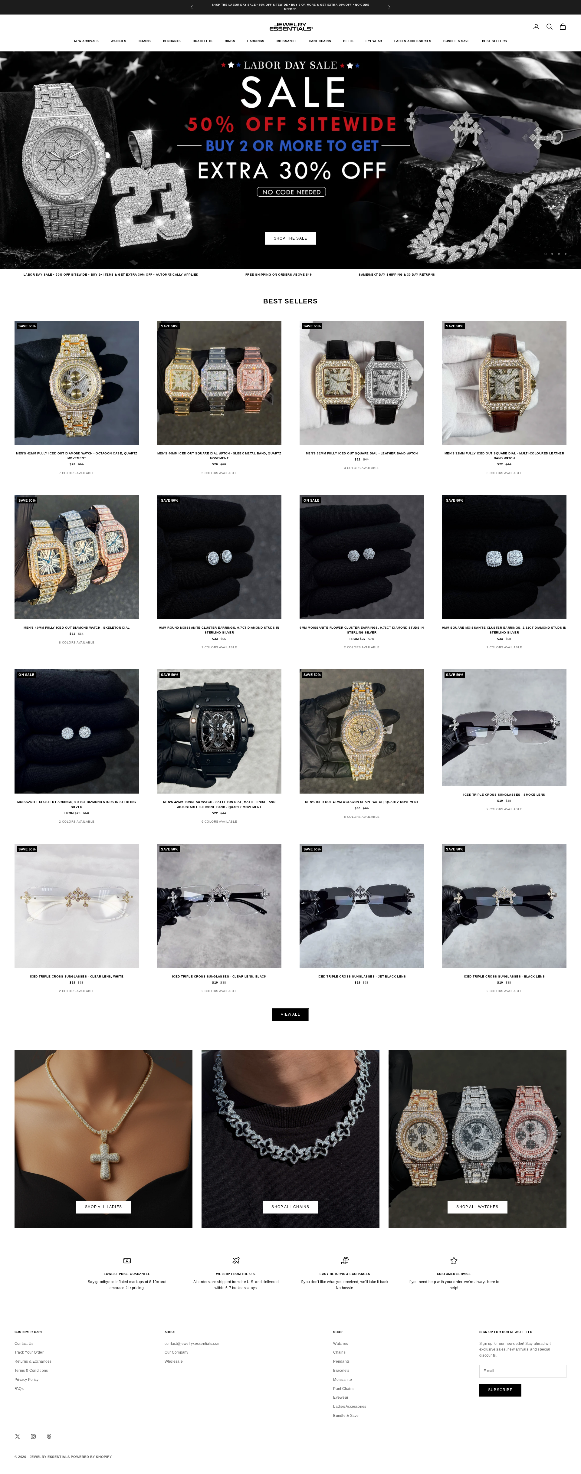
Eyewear (374, 41)
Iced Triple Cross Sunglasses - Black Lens (504, 976)
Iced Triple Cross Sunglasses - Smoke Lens (504, 794)
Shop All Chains (290, 1207)
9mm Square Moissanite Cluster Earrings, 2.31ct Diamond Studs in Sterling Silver (504, 630)
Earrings (255, 41)
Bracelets (202, 41)
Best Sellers (494, 41)
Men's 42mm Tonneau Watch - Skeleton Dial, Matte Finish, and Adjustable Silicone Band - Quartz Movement (219, 804)
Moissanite (287, 41)
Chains (145, 41)
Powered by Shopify (91, 1457)
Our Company (177, 1352)
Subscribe (500, 1390)
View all (290, 1014)
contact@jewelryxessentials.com (192, 1343)
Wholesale (174, 1361)
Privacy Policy (26, 1379)
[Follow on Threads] (49, 1436)
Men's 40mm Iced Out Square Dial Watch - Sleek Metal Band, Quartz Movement (219, 456)
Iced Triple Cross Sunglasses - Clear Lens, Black (219, 976)
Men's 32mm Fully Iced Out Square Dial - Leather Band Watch (362, 453)
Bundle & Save (456, 41)
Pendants (172, 41)
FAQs (19, 1389)
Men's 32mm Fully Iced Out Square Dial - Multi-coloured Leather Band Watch (504, 456)
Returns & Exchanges (33, 1361)
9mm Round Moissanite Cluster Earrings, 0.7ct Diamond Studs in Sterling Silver (219, 630)
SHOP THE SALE (290, 238)
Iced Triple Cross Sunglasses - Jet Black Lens (362, 976)
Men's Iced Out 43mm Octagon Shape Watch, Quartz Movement (362, 802)
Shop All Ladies (103, 1207)
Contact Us (24, 1343)
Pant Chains (320, 41)
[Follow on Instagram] (33, 1436)
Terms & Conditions (31, 1370)
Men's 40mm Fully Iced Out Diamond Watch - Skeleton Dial (77, 627)
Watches (118, 41)
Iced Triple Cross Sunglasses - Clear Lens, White (76, 976)
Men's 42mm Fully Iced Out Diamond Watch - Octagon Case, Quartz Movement (76, 456)
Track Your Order (29, 1352)
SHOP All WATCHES (477, 1207)
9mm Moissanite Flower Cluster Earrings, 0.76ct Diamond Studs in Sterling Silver (362, 630)
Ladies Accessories (413, 41)
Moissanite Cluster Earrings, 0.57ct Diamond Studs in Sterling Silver (76, 804)
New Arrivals (86, 41)
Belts (348, 41)
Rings (230, 41)
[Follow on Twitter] (18, 1436)
